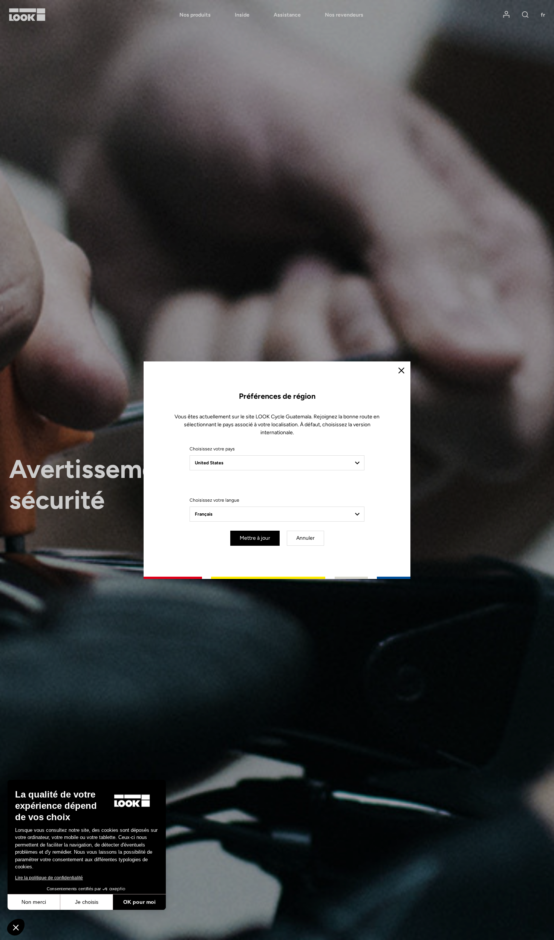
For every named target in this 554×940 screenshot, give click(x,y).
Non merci (33, 902)
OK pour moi (139, 902)
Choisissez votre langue (214, 500)
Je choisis (86, 902)
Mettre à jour (255, 538)
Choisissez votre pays (212, 449)
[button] (16, 927)
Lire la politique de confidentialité (49, 877)
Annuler (305, 538)
